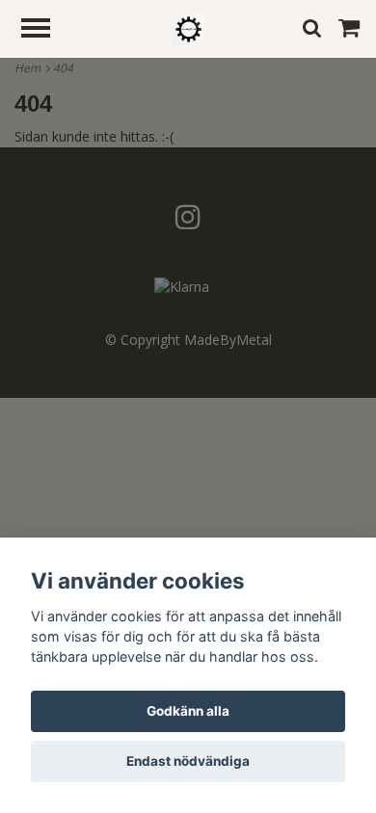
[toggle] (45, 30)
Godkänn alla (188, 711)
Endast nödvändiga (188, 761)
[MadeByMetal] (188, 27)
